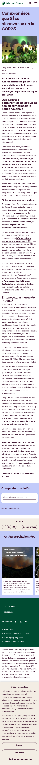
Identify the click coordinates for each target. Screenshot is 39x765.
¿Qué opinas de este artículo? (15, 497)
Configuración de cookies (20, 759)
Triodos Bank (9, 606)
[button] (36, 573)
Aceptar (19, 745)
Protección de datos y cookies (16, 633)
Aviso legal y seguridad (13, 638)
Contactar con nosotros (14, 642)
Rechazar (19, 752)
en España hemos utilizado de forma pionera (18, 250)
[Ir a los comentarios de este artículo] (32, 74)
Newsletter (8, 629)
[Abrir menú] (35, 3)
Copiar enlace (29, 527)
